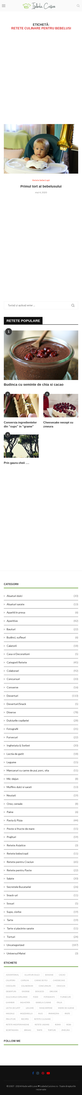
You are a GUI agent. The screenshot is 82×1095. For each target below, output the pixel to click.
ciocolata (11, 986)
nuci (40, 1013)
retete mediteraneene (17, 1024)
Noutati (42, 795)
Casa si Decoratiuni (42, 654)
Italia (59, 1002)
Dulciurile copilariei (42, 720)
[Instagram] (37, 1073)
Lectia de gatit (42, 753)
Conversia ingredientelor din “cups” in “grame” (20, 424)
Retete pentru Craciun (42, 861)
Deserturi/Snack (42, 703)
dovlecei (39, 991)
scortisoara (12, 1030)
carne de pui (41, 980)
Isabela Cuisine (43, 1002)
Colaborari (42, 670)
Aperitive (42, 620)
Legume (42, 762)
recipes (25, 1019)
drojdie (54, 991)
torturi (52, 1030)
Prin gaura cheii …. (16, 462)
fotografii (49, 997)
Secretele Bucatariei (42, 886)
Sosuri (42, 903)
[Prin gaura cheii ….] (21, 446)
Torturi (42, 936)
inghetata (25, 1002)
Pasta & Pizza (42, 820)
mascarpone (45, 1008)
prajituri (11, 1019)
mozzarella (26, 1013)
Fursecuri (42, 737)
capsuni (25, 980)
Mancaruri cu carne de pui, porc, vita (42, 770)
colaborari (27, 986)
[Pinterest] (43, 1073)
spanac (27, 1030)
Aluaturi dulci (42, 595)
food (35, 997)
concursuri (45, 986)
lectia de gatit (13, 1008)
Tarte (42, 920)
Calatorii (42, 645)
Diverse (42, 712)
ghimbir (10, 1002)
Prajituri (42, 836)
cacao (62, 975)
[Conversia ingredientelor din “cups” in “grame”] (21, 405)
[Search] (78, 5)
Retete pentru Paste (42, 870)
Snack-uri (42, 895)
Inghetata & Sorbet (42, 745)
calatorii (10, 980)
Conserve (42, 687)
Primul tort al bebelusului (41, 186)
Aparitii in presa (42, 612)
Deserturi (42, 695)
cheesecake (59, 980)
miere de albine (66, 1008)
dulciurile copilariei (16, 997)
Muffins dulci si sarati (42, 787)
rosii (68, 1024)
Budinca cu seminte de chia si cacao (34, 384)
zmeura (65, 1030)
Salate (42, 878)
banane (49, 975)
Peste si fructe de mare (42, 828)
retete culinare (42, 1019)
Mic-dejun (42, 778)
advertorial (12, 975)
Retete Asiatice (42, 845)
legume (30, 1008)
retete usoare (42, 1024)
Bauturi (42, 629)
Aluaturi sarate (42, 604)
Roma (58, 1024)
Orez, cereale (42, 803)
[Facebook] (33, 1073)
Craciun (61, 986)
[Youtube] (48, 1073)
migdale (10, 1013)
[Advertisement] (41, 77)
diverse (26, 991)
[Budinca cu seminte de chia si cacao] (41, 355)
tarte (39, 1030)
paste (67, 1013)
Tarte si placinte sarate (42, 928)
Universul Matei (42, 953)
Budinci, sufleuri (42, 637)
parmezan (53, 1013)
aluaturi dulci (32, 975)
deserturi (11, 991)
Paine (42, 812)
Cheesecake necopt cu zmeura (58, 424)
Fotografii (42, 728)
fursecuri (65, 997)
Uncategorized (42, 945)
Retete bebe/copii (42, 853)
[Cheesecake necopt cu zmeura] (60, 405)
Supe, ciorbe (42, 911)
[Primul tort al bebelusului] (41, 149)
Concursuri (42, 679)
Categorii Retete (42, 662)
